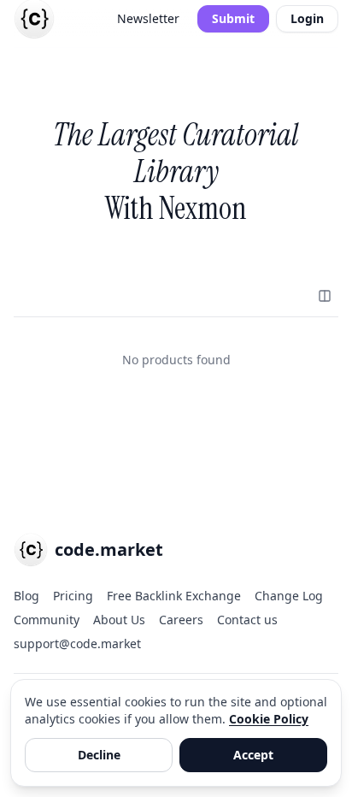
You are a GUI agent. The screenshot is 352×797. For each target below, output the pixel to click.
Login (307, 18)
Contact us (247, 619)
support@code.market (77, 643)
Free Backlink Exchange (174, 595)
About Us (119, 619)
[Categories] (324, 296)
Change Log (289, 595)
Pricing (73, 595)
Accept (253, 755)
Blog (26, 595)
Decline (99, 755)
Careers (181, 619)
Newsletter (148, 18)
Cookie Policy (268, 719)
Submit (233, 18)
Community (46, 619)
